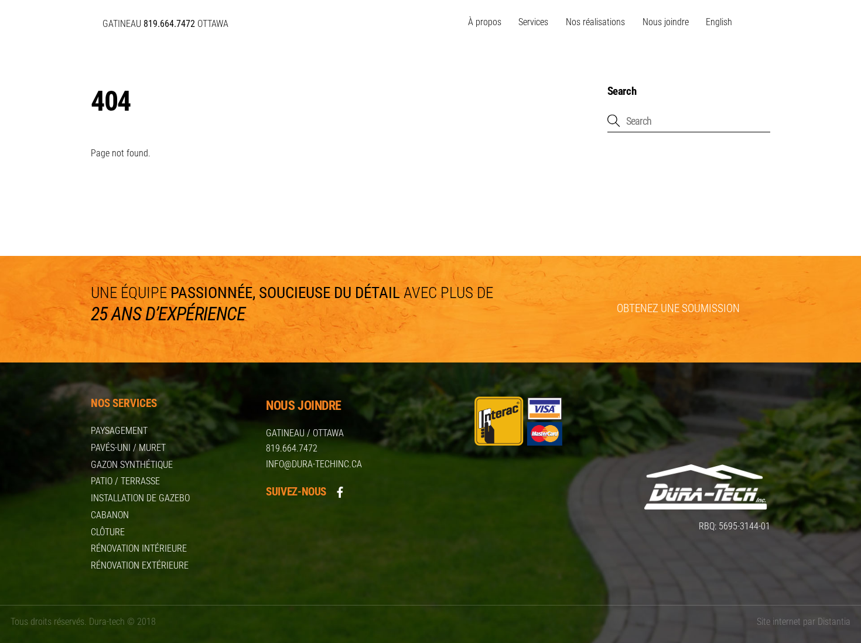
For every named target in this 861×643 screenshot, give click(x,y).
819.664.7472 (291, 448)
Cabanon (110, 515)
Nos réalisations (595, 22)
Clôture (108, 532)
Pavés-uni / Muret (128, 447)
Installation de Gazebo (140, 498)
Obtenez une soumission (678, 308)
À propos (484, 22)
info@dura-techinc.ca (314, 464)
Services (533, 22)
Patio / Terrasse (125, 481)
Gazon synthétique (132, 464)
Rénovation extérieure (140, 565)
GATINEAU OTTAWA (165, 23)
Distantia (834, 621)
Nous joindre (666, 22)
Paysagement (119, 430)
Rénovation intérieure (139, 548)
